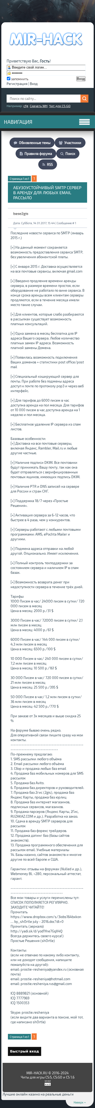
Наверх (79, 1102)
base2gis (20, 213)
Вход (34, 84)
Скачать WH (39, 106)
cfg (25, 106)
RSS (50, 164)
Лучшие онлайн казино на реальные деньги (38, 1094)
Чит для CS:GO (59, 106)
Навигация (18, 122)
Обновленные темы (34, 143)
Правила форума (38, 153)
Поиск (70, 153)
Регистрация (17, 84)
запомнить (19, 79)
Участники (72, 143)
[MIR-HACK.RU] (45, 48)
